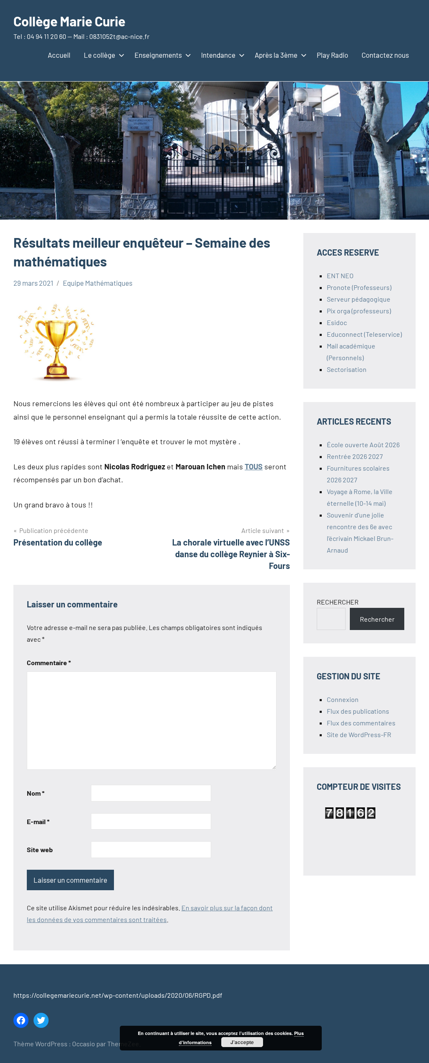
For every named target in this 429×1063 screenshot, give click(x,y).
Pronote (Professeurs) (359, 287)
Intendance (218, 55)
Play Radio (332, 55)
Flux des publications (358, 711)
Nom (35, 793)
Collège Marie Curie (69, 21)
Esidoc (337, 322)
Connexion (343, 699)
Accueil (59, 55)
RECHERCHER (338, 602)
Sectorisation (347, 369)
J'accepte (242, 1042)
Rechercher (377, 619)
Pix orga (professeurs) (359, 311)
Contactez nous (385, 55)
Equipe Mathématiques (97, 283)
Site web (40, 849)
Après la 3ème (276, 55)
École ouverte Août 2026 (363, 444)
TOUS (254, 466)
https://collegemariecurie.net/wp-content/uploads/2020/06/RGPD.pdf (117, 995)
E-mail (38, 821)
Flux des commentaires (361, 723)
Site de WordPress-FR (359, 734)
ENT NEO (340, 275)
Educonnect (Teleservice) (364, 334)
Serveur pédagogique (358, 299)
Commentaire (49, 662)
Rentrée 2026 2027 (355, 456)
